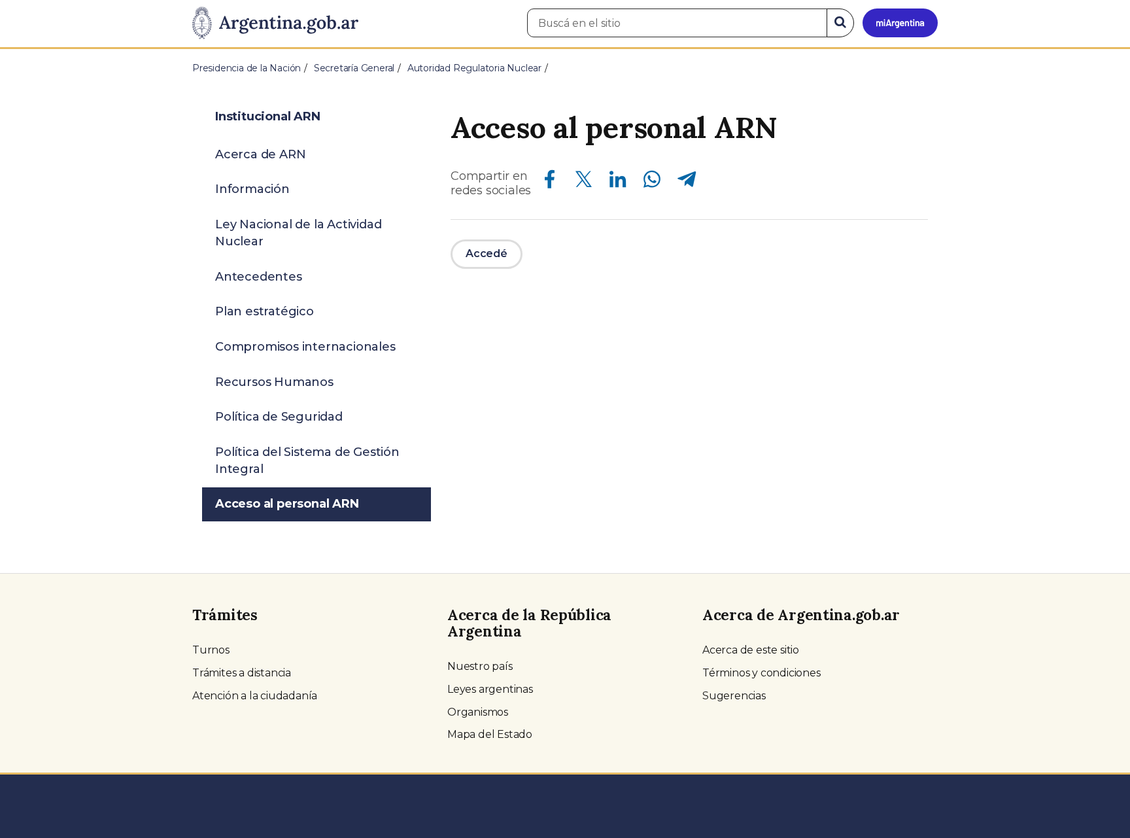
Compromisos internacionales (305, 347)
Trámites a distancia (241, 673)
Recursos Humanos (274, 382)
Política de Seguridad (279, 417)
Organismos (477, 712)
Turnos (211, 650)
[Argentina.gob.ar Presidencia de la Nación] (275, 23)
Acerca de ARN (260, 154)
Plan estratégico (264, 311)
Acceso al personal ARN (287, 504)
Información (252, 189)
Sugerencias (734, 696)
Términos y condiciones (761, 673)
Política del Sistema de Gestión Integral (307, 460)
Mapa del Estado (489, 734)
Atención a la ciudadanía (254, 696)
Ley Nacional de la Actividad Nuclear (298, 233)
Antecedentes (258, 277)
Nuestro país (480, 666)
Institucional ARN (267, 116)
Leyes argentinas (490, 689)
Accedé (486, 253)
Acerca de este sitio (750, 650)
